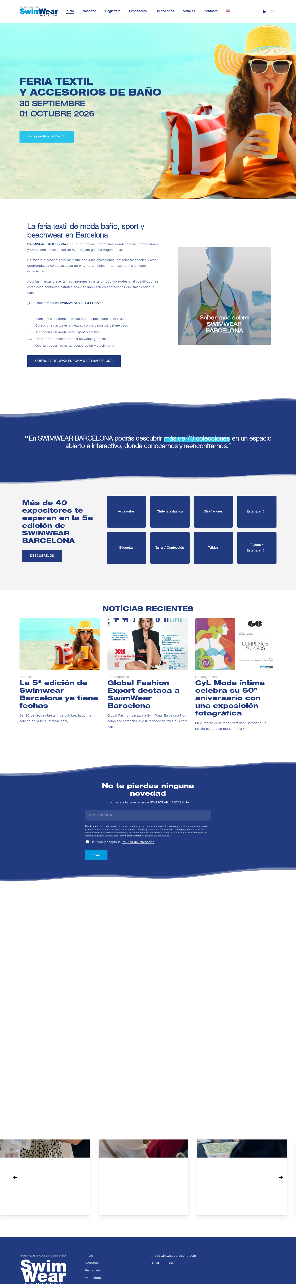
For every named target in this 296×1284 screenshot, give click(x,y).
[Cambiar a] (228, 11)
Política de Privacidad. (158, 836)
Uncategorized (118, 677)
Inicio (89, 1256)
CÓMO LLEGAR (162, 1263)
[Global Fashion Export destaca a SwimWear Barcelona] (147, 674)
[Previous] (15, 1177)
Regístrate (92, 1270)
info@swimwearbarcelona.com (101, 836)
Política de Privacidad (138, 842)
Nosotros (92, 1263)
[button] (47, 137)
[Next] (280, 1177)
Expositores (94, 1278)
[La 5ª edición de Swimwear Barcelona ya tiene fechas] (60, 671)
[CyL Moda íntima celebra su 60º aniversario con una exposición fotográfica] (235, 675)
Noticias (26, 677)
